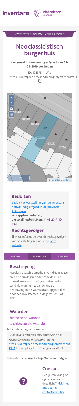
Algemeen (16, 256)
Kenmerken (63, 256)
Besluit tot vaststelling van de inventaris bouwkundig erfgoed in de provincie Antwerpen (38, 207)
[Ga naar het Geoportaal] (11, 108)
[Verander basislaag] (11, 114)
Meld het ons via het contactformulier (55, 388)
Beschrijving (39, 256)
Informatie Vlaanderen (61, 180)
